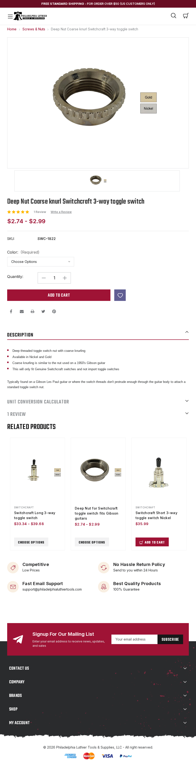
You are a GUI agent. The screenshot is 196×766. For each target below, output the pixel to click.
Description (20, 335)
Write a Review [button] (61, 212)
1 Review (40, 212)
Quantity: (15, 276)
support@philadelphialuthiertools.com (52, 589)
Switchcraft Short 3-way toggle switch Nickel (156, 515)
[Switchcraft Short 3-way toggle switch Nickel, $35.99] (159, 472)
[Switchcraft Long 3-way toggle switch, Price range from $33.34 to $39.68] (37, 472)
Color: (23, 252)
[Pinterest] (54, 311)
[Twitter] (43, 311)
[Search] (173, 16)
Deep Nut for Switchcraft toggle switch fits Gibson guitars (96, 513)
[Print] (32, 311)
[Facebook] (11, 311)
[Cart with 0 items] (186, 16)
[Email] (22, 311)
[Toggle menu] (10, 16)
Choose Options (31, 542)
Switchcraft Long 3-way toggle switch (34, 515)
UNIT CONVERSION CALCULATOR (38, 402)
